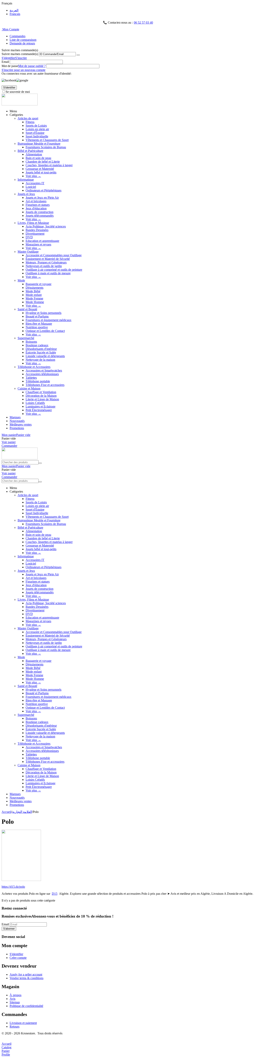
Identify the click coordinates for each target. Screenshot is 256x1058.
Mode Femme (34, 298)
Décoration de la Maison (41, 395)
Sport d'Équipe (35, 132)
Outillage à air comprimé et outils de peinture (54, 269)
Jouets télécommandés (40, 215)
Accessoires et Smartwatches (44, 370)
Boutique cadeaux (37, 345)
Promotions (17, 428)
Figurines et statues (38, 204)
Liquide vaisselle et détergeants (45, 356)
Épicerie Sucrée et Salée (41, 352)
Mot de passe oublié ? (32, 66)
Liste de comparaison (23, 39)
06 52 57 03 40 (143, 22)
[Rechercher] (40, 463)
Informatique (26, 179)
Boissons (31, 341)
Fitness (30, 122)
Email (5, 61)
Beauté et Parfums (37, 316)
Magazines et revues (38, 244)
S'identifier (8, 58)
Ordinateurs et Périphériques (43, 190)
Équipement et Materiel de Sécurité (48, 258)
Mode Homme (35, 302)
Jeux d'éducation (36, 208)
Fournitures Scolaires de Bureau (46, 147)
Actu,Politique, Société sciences (46, 226)
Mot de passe (10, 66)
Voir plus (33, 176)
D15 (54, 893)
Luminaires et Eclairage (40, 406)
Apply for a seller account (26, 974)
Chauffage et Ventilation (41, 392)
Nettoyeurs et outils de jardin (44, 266)
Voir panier (9, 442)
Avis (12, 998)
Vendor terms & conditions (26, 978)
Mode (21, 280)
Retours (14, 1026)
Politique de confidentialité (26, 1006)
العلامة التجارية (22, 812)
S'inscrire (21, 58)
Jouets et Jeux (26, 194)
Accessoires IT (35, 183)
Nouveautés (17, 421)
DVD (29, 237)
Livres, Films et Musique (33, 222)
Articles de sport (28, 118)
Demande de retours (22, 43)
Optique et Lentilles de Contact (45, 331)
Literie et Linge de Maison (42, 399)
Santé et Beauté (27, 309)
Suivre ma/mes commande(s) (20, 54)
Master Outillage (28, 251)
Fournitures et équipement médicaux (48, 320)
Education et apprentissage (42, 240)
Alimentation (34, 154)
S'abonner (9, 928)
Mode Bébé (33, 291)
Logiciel (31, 186)
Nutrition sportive (37, 327)
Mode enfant (34, 295)
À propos (15, 995)
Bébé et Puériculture (30, 150)
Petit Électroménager (39, 410)
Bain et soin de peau (38, 158)
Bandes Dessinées (37, 230)
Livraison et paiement (23, 1023)
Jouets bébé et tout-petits (41, 172)
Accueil (6, 812)
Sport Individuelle (37, 136)
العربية (14, 10)
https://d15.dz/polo (13, 886)
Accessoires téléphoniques (42, 374)
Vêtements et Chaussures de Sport (47, 140)
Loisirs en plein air (37, 129)
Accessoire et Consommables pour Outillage (54, 255)
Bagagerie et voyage (38, 284)
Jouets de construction (39, 212)
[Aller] (78, 55)
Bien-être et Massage (39, 323)
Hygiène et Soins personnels (43, 313)
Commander (9, 445)
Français (15, 14)
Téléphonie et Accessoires (34, 367)
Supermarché (26, 338)
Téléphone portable (38, 381)
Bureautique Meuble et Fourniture (39, 143)
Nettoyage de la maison (40, 359)
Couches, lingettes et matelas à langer (49, 165)
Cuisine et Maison (29, 388)
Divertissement (35, 233)
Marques (15, 417)
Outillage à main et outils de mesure (48, 273)
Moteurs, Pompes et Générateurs (46, 262)
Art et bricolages (36, 201)
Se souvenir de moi (18, 91)
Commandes (17, 36)
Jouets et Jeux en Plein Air (42, 197)
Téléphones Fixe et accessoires (45, 385)
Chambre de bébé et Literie (43, 161)
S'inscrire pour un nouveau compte (23, 70)
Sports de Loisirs (36, 125)
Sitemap (15, 1002)
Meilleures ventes (21, 424)
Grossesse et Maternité (40, 168)
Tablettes (31, 377)
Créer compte (18, 957)
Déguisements (34, 287)
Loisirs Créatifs (35, 403)
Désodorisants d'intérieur (41, 349)
